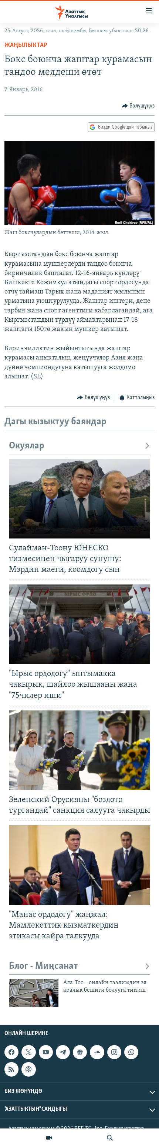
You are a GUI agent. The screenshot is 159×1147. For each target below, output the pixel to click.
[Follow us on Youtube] (46, 1052)
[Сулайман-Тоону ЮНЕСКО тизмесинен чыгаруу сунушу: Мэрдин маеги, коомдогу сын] (79, 498)
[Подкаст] (28, 1069)
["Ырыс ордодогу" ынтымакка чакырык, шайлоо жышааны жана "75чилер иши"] (79, 624)
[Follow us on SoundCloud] (97, 1052)
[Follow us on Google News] (80, 1052)
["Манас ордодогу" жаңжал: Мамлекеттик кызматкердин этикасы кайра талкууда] (79, 865)
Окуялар (26, 446)
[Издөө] (110, 1137)
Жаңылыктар (25, 45)
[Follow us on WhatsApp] (131, 1052)
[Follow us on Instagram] (114, 1052)
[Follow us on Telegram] (63, 1052)
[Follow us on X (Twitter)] (28, 1052)
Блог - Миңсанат (43, 966)
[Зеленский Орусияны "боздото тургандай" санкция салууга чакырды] (79, 750)
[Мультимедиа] (49, 1137)
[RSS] (11, 1069)
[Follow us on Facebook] (11, 1052)
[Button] (138, 106)
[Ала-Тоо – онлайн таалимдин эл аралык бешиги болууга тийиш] (33, 993)
